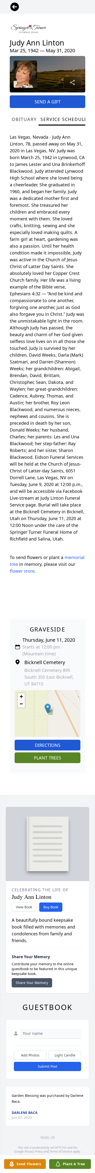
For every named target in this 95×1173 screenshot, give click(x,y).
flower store (22, 571)
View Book (24, 907)
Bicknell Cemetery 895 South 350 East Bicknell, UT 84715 (49, 677)
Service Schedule (63, 119)
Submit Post (47, 1066)
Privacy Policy (34, 1151)
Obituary (24, 119)
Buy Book (50, 907)
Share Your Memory (32, 982)
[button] (48, 708)
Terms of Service (60, 1151)
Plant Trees (47, 758)
